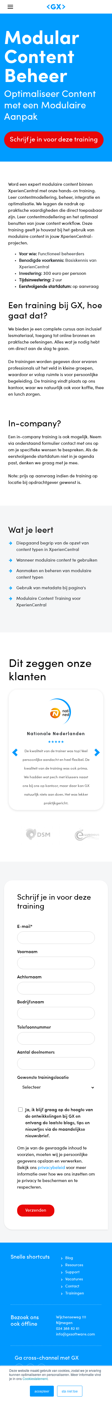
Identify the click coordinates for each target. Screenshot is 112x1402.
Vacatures (74, 1279)
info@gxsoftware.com (75, 1334)
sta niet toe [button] (70, 1391)
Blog (69, 1258)
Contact (72, 1286)
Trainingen (74, 1293)
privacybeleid (52, 1168)
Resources (74, 1265)
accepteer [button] (42, 1391)
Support (72, 1272)
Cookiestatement (35, 1378)
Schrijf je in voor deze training (54, 140)
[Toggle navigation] (10, 6)
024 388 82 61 (67, 1329)
